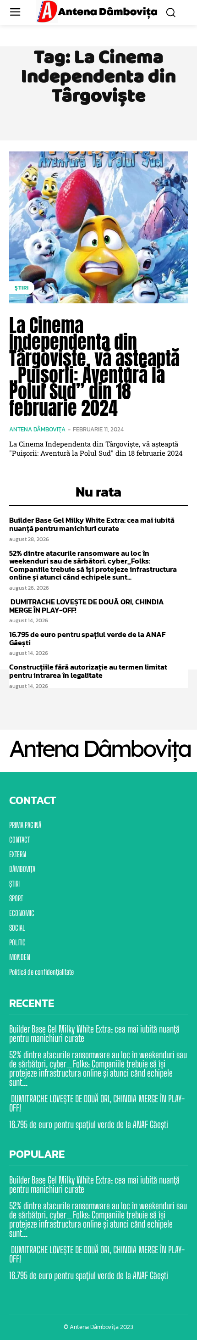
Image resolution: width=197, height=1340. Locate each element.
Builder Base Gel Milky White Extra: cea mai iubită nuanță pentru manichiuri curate (92, 524)
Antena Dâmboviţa (37, 429)
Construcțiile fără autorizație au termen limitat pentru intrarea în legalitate (88, 671)
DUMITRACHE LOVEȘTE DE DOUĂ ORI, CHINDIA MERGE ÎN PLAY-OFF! (86, 605)
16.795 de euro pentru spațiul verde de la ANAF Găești (87, 638)
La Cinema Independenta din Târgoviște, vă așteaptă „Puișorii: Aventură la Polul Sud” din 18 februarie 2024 (94, 367)
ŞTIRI (22, 288)
